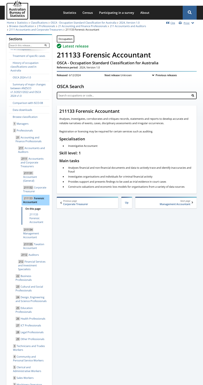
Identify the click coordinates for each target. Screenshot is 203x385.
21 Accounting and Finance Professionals (82, 26)
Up (126, 202)
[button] (190, 13)
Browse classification (21, 26)
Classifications (39, 22)
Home (10, 22)
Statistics (69, 13)
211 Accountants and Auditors (128, 26)
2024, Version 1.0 (129, 22)
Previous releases (166, 75)
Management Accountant (175, 202)
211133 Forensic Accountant (36, 218)
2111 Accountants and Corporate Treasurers (36, 29)
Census (87, 13)
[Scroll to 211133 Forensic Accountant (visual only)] (123, 111)
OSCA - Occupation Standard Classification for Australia (83, 22)
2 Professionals (46, 26)
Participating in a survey (116, 13)
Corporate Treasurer (75, 202)
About (144, 13)
